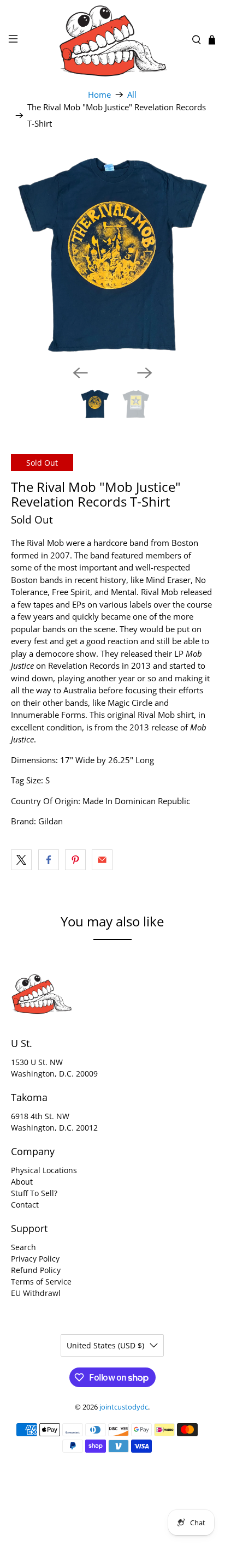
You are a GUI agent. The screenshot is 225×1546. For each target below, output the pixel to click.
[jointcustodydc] (112, 40)
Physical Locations (44, 1170)
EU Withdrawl (36, 1293)
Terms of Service (41, 1281)
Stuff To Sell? (34, 1193)
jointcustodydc (123, 1407)
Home (99, 95)
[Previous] (80, 373)
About (22, 1181)
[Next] (145, 373)
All (132, 95)
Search (23, 1247)
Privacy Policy (35, 1258)
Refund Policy (36, 1270)
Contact (25, 1204)
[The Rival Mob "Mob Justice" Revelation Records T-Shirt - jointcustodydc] (112, 254)
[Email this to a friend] (102, 859)
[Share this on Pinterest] (75, 859)
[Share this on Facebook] (48, 859)
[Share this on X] (21, 859)
